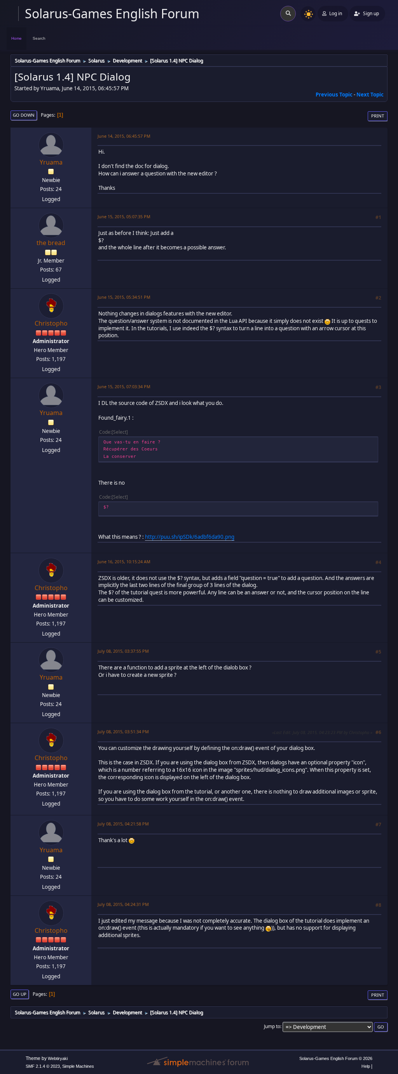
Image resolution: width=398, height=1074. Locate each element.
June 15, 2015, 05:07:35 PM (124, 216)
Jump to (272, 1026)
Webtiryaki (58, 1058)
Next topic (370, 94)
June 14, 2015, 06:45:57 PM (124, 136)
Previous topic (334, 94)
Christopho (51, 323)
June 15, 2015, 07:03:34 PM (124, 386)
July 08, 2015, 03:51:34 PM (123, 731)
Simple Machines (78, 1066)
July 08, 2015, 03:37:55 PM (123, 651)
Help (365, 1066)
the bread (51, 242)
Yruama (51, 162)
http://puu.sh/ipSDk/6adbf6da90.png (189, 536)
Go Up (19, 994)
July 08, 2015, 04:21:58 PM (123, 824)
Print (377, 116)
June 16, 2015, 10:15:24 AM (124, 561)
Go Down (24, 115)
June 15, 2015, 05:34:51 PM (124, 297)
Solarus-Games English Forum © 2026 (335, 1058)
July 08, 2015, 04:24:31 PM (123, 904)
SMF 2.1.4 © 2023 (43, 1066)
